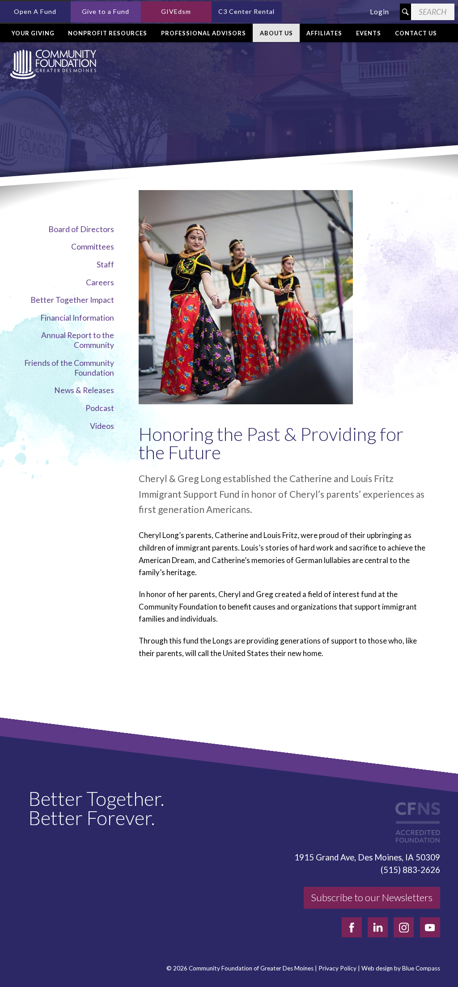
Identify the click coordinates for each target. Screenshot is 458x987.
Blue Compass (421, 968)
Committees (92, 246)
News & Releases (84, 390)
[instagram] (404, 927)
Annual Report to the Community (77, 340)
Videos (102, 426)
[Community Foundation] (51, 64)
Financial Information (77, 317)
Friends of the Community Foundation (69, 367)
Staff (105, 264)
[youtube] (430, 927)
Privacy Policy (337, 968)
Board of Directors (81, 229)
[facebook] (352, 927)
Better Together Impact (72, 300)
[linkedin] (378, 927)
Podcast (99, 408)
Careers (100, 282)
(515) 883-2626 (410, 870)
